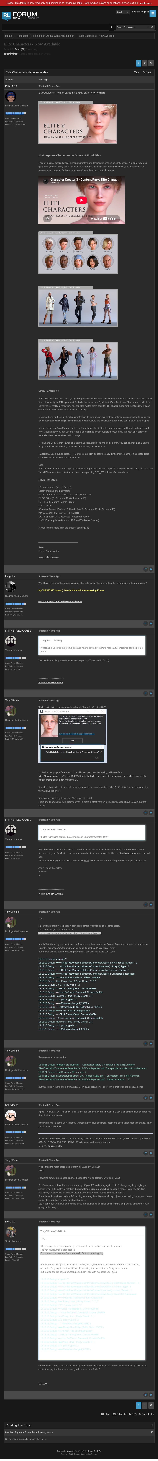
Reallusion (23, 36)
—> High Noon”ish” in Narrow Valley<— (60, 601)
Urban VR (43, 1384)
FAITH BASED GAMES (18, 630)
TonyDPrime (12, 700)
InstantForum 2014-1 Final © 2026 (84, 1451)
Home (8, 36)
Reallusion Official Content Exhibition (53, 36)
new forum (145, 3)
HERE (85, 528)
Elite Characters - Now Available (96, 36)
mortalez (10, 1221)
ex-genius (50, 1146)
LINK (86, 860)
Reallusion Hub (127, 853)
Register (145, 11)
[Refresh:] (152, 1432)
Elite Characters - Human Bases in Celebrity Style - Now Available (71, 93)
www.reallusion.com (48, 557)
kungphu (10, 576)
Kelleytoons (11, 1105)
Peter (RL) (20, 49)
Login (135, 11)
